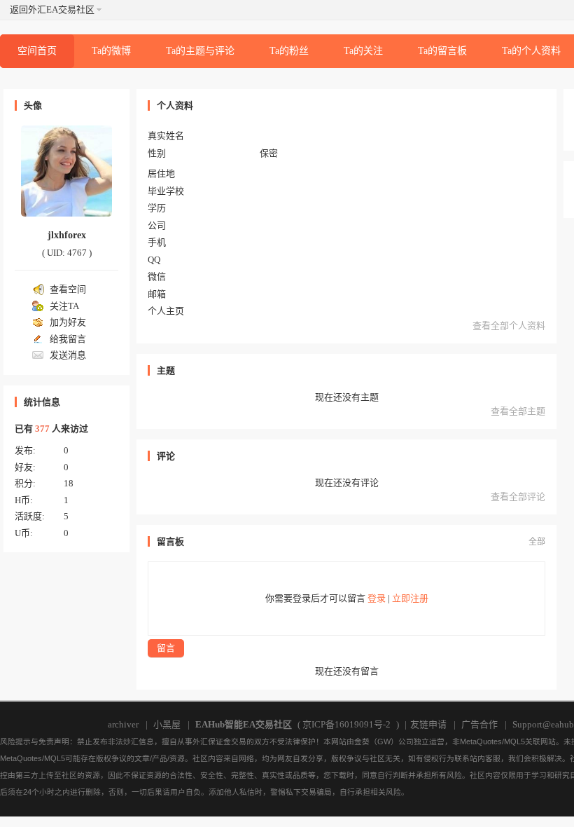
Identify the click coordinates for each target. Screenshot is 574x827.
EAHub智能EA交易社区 (243, 724)
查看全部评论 (518, 496)
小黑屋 (167, 724)
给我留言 (68, 339)
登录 (377, 598)
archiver (123, 724)
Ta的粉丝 (289, 51)
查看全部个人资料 (508, 325)
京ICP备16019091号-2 (346, 724)
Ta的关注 (363, 51)
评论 (166, 456)
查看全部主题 (518, 411)
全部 (536, 542)
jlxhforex (67, 235)
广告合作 (479, 724)
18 (69, 483)
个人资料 (175, 105)
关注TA (64, 306)
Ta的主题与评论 (200, 51)
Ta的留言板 (442, 51)
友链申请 (428, 724)
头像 (33, 105)
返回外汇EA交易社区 (52, 9)
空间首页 (37, 51)
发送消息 (68, 355)
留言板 (170, 541)
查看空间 (68, 289)
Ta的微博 (111, 51)
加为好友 (68, 322)
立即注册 (410, 598)
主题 (166, 370)
